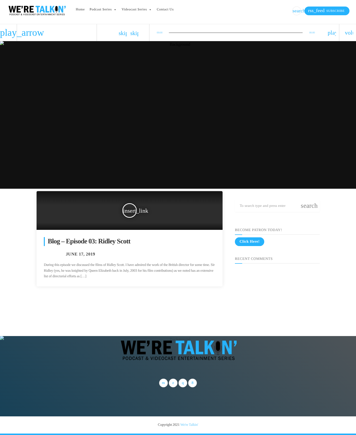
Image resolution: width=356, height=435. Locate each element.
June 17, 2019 (80, 254)
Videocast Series (134, 9)
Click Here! (250, 242)
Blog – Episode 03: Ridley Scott (89, 241)
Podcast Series (101, 9)
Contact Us (165, 9)
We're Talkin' (189, 425)
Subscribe (326, 10)
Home (80, 9)
